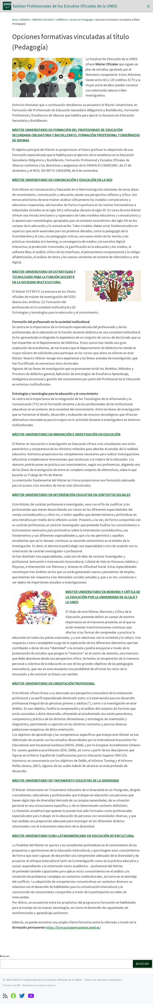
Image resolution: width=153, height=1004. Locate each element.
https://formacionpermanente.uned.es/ (73, 927)
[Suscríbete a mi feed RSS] (5, 996)
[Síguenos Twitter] (22, 996)
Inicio (15, 19)
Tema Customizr (47, 985)
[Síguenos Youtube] (31, 996)
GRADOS (25, 19)
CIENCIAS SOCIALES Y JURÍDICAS (50, 19)
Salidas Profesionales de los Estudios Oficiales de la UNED (47, 979)
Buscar (5, 956)
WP (18, 985)
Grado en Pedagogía (81, 19)
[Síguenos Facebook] (13, 996)
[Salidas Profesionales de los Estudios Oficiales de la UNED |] (7, 5)
